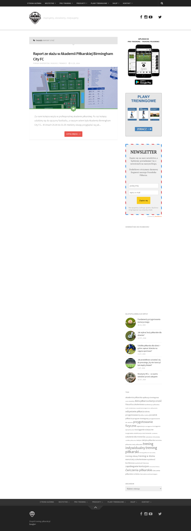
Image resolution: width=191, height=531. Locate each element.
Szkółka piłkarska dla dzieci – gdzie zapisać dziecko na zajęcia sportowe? (149, 348)
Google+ (32, 524)
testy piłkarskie (137, 444)
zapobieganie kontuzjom (137, 466)
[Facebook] (141, 17)
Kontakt (127, 3)
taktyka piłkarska (148, 440)
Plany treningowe (99, 3)
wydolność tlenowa (142, 463)
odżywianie (154, 408)
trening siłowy (131, 456)
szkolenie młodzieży (153, 437)
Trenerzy (63, 63)
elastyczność (155, 400)
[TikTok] (155, 17)
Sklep (115, 3)
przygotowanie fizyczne (139, 424)
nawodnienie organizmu (143, 408)
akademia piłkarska (133, 397)
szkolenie (154, 433)
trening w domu (146, 455)
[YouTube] (150, 17)
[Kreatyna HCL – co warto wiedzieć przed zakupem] (130, 377)
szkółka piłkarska (130, 440)
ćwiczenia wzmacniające (148, 474)
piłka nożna (144, 415)
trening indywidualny (139, 445)
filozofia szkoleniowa (134, 404)
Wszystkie (49, 3)
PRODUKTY (81, 3)
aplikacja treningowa (151, 397)
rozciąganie (148, 426)
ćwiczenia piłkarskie (138, 470)
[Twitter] (160, 17)
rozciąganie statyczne (143, 429)
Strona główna (34, 3)
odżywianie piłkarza (134, 411)
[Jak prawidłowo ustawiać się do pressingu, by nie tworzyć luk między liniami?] (130, 363)
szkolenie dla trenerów (135, 437)
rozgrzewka (129, 433)
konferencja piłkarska (151, 404)
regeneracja (141, 426)
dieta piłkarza (141, 400)
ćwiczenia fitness (154, 466)
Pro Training (65, 3)
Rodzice (54, 63)
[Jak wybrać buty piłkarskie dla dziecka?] (130, 336)
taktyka (138, 440)
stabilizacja (138, 433)
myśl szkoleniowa (130, 408)
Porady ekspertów (41, 63)
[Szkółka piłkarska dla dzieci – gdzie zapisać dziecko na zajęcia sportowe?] (130, 349)
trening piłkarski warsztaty (147, 452)
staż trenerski (146, 433)
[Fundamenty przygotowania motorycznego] (130, 323)
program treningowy (141, 418)
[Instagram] (146, 17)
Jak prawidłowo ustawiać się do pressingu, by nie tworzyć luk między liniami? (149, 362)
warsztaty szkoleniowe (136, 459)
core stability (129, 401)
